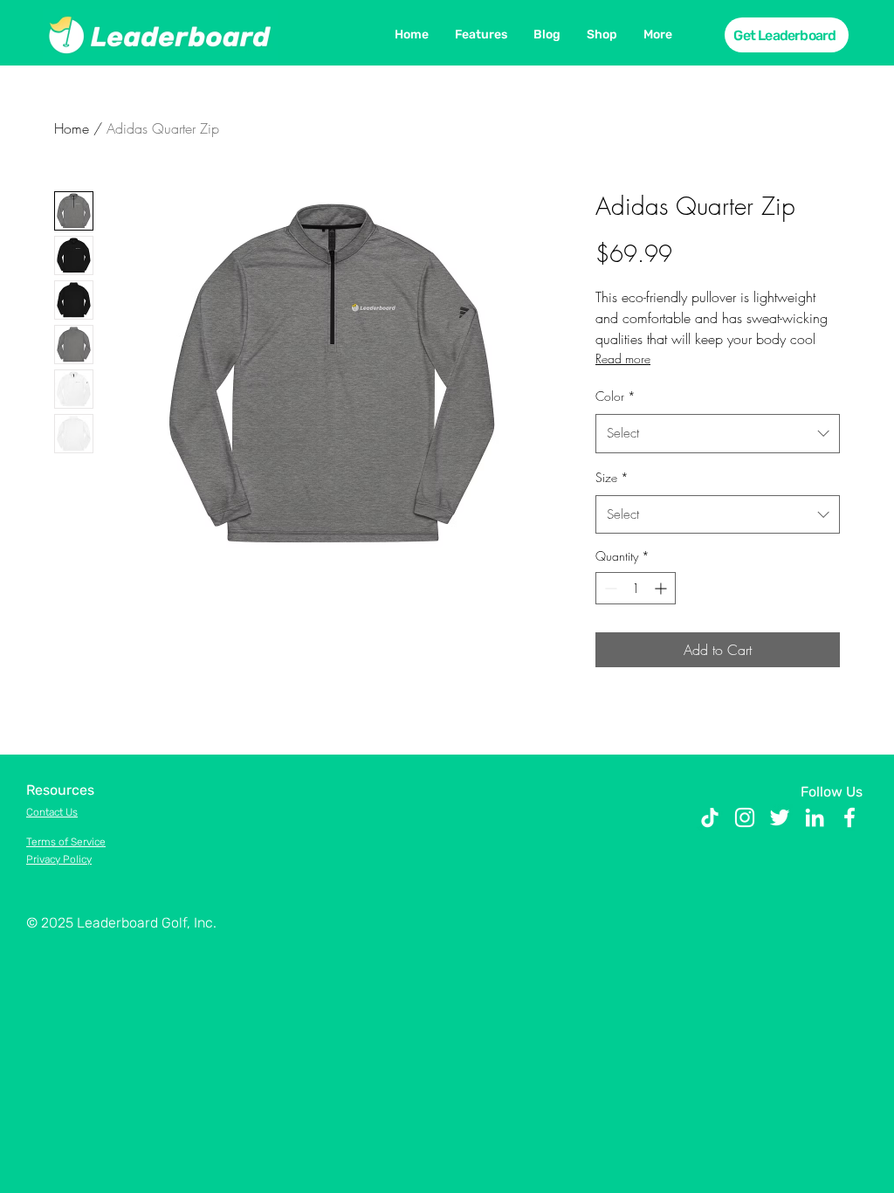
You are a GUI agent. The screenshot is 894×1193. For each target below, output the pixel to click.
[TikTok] (710, 817)
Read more (622, 358)
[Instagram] (745, 817)
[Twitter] (780, 817)
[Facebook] (849, 817)
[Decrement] (609, 588)
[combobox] (717, 433)
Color (615, 396)
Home (71, 128)
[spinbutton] (635, 588)
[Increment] (662, 588)
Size (612, 477)
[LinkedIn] (814, 817)
